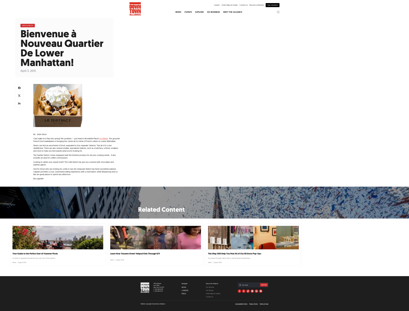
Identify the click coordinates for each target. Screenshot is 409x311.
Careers (217, 5)
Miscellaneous (27, 25)
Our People (209, 290)
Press (184, 294)
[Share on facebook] (19, 88)
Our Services (210, 287)
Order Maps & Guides (229, 5)
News (184, 287)
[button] (178, 12)
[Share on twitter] (19, 95)
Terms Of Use (264, 304)
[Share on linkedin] (19, 103)
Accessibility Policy (241, 304)
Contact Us (243, 5)
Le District (104, 138)
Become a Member (256, 5)
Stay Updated (272, 5)
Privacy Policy (253, 304)
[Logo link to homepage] (135, 9)
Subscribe (264, 285)
